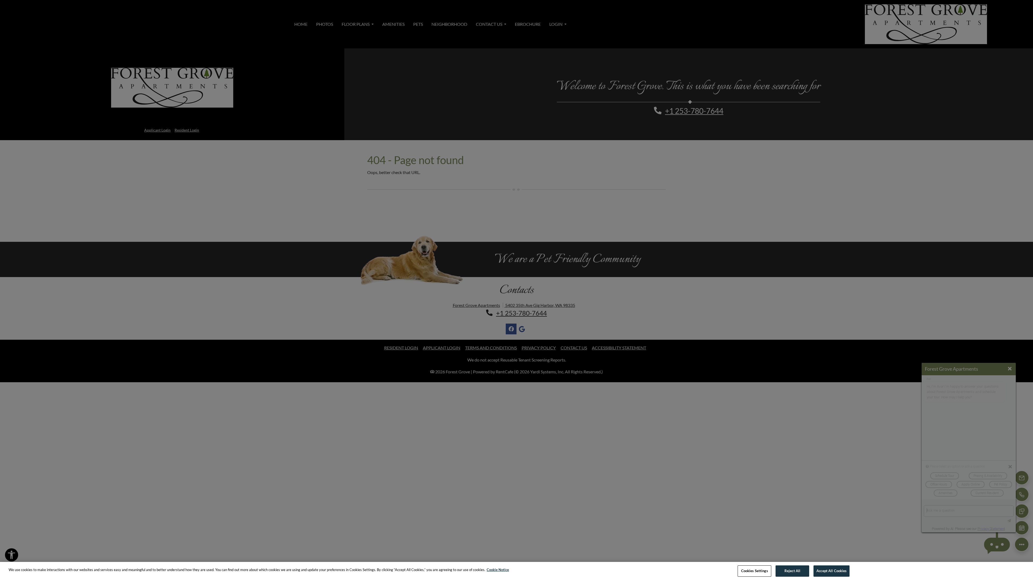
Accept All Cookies (831, 571)
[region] (516, 571)
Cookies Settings (754, 571)
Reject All (792, 571)
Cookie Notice (498, 570)
